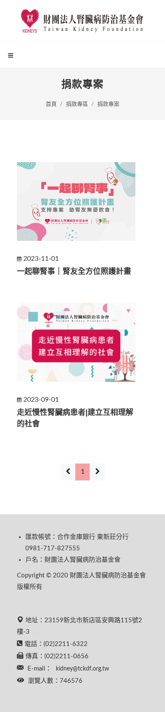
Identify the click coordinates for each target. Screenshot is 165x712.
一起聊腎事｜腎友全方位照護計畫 (74, 271)
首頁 (51, 104)
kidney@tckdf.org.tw (82, 669)
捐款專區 (77, 104)
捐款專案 (108, 104)
